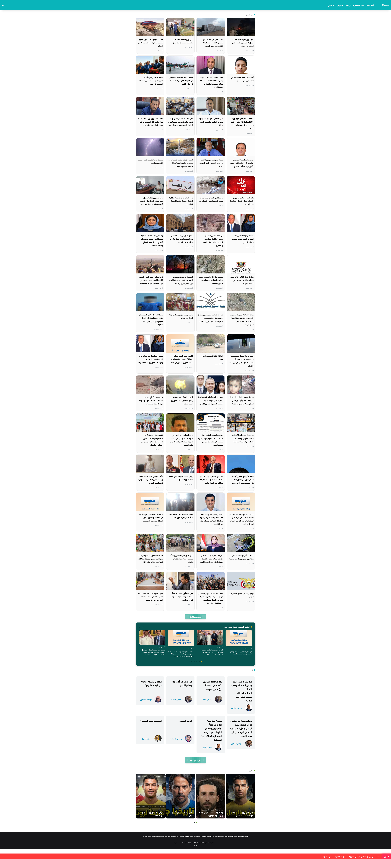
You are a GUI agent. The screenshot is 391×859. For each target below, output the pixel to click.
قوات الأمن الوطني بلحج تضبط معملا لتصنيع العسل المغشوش (211, 199)
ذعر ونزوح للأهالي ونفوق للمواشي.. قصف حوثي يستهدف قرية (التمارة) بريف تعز (150, 400)
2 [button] (199, 661)
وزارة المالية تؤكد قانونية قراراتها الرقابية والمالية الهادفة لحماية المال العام (181, 201)
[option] (239, 643)
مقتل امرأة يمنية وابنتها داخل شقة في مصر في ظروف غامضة (241, 556)
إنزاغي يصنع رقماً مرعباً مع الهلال (182, 813)
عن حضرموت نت (212, 842)
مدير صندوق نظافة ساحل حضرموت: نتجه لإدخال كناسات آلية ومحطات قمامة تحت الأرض (151, 201)
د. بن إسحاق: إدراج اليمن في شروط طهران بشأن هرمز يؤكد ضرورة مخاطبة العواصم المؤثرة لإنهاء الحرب (181, 439)
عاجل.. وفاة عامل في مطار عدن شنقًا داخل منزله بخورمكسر (181, 515)
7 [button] (191, 661)
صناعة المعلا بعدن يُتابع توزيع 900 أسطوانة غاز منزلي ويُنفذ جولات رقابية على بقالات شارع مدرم (242, 123)
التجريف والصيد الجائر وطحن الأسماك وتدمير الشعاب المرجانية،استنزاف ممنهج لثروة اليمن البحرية (241, 690)
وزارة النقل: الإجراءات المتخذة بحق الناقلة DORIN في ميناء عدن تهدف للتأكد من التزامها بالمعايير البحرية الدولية (241, 518)
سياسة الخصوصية (202, 842)
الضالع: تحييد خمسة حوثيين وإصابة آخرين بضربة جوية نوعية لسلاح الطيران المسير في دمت (181, 359)
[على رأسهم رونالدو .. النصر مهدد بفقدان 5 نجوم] (240, 796)
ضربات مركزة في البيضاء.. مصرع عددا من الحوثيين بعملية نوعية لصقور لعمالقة (211, 280)
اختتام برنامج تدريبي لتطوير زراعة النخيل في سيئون (181, 316)
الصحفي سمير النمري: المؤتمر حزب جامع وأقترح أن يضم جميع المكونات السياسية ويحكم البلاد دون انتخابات (211, 518)
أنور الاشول (146, 738)
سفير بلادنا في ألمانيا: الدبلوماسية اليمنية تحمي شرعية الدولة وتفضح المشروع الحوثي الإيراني (210, 400)
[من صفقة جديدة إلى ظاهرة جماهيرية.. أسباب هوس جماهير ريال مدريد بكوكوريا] (210, 796)
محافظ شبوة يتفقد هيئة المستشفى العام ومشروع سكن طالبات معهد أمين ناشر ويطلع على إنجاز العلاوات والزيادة (181, 653)
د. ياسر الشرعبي (237, 743)
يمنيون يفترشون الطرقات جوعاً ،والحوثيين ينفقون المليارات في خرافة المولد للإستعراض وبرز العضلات (211, 729)
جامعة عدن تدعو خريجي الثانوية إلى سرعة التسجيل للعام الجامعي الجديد (211, 163)
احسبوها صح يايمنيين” (151, 720)
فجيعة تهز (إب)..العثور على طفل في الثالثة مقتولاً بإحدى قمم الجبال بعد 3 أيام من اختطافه (242, 400)
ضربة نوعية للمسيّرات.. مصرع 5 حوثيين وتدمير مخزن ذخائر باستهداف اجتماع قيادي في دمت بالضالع (241, 360)
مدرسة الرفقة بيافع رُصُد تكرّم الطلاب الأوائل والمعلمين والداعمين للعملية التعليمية (242, 438)
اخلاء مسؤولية (192, 842)
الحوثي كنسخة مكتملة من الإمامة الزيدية (151, 683)
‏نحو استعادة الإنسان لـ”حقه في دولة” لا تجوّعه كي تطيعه (212, 685)
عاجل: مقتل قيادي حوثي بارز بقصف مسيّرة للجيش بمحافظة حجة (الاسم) (242, 201)
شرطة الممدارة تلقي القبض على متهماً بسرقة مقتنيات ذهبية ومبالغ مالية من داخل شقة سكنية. (151, 319)
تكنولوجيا (340, 5)
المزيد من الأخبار (195, 616)
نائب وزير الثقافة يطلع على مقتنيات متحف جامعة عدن (183, 40)
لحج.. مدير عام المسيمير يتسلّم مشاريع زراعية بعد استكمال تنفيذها (181, 558)
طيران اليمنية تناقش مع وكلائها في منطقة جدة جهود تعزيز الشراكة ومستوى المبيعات (151, 517)
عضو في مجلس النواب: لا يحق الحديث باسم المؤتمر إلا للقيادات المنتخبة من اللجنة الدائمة (211, 479)
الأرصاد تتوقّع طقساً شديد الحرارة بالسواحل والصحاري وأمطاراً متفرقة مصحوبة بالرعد (180, 163)
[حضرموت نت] (385, 5)
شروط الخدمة (183, 842)
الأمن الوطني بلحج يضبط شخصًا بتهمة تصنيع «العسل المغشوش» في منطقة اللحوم (150, 479)
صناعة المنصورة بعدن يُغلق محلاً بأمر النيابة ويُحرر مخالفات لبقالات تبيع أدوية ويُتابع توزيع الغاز (150, 558)
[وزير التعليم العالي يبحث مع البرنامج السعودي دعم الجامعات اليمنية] (239, 638)
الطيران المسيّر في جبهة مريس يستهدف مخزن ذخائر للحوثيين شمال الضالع (181, 400)
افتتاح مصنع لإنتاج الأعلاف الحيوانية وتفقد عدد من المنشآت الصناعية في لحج (150, 80)
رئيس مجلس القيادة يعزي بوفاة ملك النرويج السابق (181, 477)
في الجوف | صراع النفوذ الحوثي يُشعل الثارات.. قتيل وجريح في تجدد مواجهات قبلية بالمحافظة (151, 280)
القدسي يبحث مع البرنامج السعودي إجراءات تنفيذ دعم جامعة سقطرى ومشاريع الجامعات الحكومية (212, 652)
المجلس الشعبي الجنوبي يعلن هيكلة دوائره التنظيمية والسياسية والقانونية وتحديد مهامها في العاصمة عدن (210, 439)
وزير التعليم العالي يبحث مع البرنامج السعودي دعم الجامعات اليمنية (241, 652)
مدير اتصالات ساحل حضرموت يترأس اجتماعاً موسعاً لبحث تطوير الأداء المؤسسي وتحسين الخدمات (180, 121)
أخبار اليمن (370, 5)
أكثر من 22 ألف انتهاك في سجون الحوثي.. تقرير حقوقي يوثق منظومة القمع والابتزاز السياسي (210, 318)
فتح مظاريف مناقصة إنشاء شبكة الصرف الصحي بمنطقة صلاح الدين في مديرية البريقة (150, 596)
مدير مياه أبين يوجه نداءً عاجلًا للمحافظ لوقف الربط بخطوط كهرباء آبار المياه (182, 596)
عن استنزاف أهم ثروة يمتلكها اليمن (182, 683)
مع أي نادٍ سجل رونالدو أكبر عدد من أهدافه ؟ (151, 813)
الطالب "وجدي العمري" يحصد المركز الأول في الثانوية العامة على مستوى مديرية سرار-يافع (242, 479)
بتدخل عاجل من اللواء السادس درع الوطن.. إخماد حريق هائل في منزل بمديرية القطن (181, 239)
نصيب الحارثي (236, 707)
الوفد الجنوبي (185, 720)
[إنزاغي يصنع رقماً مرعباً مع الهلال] (180, 796)
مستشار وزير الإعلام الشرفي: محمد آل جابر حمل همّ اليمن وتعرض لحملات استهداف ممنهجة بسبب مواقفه (153, 652)
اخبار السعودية (358, 5)
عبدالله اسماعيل (146, 699)
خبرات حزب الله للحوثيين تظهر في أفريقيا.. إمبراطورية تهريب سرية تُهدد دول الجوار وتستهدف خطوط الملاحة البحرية (210, 598)
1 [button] (201, 662)
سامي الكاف (206, 699)
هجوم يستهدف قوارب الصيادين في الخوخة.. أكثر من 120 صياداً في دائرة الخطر (181, 80)
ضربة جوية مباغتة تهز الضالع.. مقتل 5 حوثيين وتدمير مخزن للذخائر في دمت (242, 42)
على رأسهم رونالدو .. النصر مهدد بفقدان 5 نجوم (242, 813)
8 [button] (189, 661)
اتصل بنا (176, 842)
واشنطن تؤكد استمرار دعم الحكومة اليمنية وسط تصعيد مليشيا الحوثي (243, 239)
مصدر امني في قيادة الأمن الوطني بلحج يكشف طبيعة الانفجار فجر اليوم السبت (213, 42)
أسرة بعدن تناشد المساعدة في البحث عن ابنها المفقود (242, 78)
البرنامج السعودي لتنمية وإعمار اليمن (237, 626)
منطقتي (331, 5)
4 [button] (196, 661)
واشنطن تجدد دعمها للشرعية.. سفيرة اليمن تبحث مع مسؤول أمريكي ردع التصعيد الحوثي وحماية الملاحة (151, 240)
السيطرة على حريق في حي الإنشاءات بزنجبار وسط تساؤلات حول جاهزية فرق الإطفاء (181, 280)
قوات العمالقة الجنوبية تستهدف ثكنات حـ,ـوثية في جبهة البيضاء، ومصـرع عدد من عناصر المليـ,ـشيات (242, 319)
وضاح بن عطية (176, 738)
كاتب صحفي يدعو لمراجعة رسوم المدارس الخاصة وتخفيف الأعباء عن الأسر (211, 121)
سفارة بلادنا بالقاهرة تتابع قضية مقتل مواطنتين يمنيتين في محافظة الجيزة (242, 280)
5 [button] (194, 661)
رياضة (348, 5)
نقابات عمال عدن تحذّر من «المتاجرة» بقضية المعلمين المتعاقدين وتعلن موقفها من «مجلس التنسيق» (152, 439)
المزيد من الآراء (195, 760)
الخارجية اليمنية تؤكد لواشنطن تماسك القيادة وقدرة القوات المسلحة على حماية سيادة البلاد (211, 558)
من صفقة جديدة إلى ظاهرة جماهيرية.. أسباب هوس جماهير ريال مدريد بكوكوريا (210, 812)
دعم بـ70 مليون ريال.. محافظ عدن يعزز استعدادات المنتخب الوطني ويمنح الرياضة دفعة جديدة (150, 121)
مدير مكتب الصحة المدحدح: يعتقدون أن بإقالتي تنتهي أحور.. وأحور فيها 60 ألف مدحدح (242, 163)
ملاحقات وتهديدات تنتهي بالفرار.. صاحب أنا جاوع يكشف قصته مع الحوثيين (150, 42)
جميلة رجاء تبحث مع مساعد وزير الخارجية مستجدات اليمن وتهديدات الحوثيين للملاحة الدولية (150, 359)
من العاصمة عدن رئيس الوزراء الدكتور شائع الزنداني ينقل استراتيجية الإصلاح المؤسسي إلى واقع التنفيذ (241, 728)
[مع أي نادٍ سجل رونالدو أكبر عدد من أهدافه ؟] (151, 796)
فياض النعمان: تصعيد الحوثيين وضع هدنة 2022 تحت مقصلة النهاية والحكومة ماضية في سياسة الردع (211, 81)
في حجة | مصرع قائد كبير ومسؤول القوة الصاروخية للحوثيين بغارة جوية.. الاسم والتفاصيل (213, 240)
